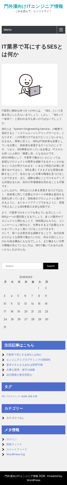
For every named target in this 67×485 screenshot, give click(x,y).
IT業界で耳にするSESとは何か (24, 354)
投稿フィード (14, 444)
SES (3, 396)
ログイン (11, 439)
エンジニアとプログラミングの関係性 (28, 360)
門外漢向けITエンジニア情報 (33, 6)
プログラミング (13, 396)
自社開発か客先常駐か (19, 375)
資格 (30, 396)
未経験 (24, 396)
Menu (8, 30)
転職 (35, 396)
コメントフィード (16, 449)
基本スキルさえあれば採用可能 (24, 365)
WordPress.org (15, 454)
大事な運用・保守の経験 (20, 370)
